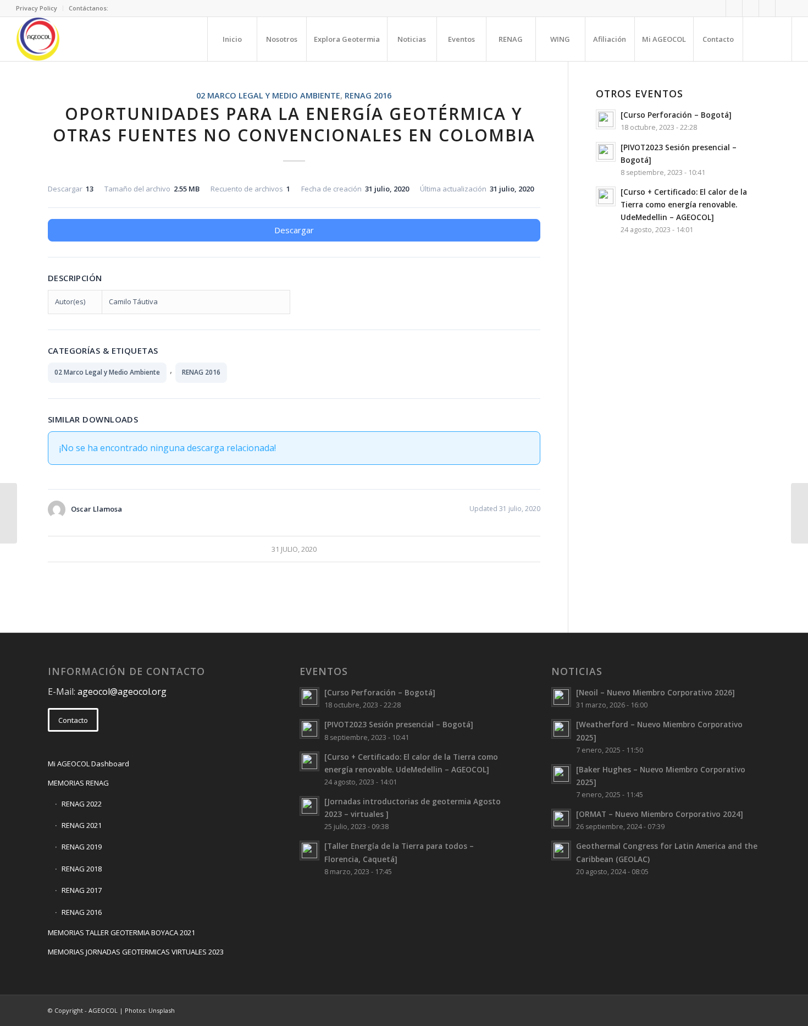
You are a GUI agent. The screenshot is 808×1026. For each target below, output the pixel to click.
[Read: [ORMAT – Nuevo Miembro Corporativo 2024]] (561, 819)
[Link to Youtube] (784, 8)
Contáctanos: (88, 8)
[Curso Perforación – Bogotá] (676, 114)
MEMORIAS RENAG (78, 783)
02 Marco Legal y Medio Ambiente (268, 95)
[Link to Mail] (718, 8)
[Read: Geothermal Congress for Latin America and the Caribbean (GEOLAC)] (561, 850)
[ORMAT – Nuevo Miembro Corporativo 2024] (659, 814)
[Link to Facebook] (734, 8)
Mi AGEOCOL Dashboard (88, 764)
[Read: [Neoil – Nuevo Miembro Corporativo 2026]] (561, 697)
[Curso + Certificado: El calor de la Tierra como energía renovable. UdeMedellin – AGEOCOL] (684, 204)
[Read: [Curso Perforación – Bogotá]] (606, 119)
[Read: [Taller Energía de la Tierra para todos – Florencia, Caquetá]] (309, 850)
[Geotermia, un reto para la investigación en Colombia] (8, 513)
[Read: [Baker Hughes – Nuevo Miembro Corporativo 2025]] (561, 774)
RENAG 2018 (82, 869)
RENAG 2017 (82, 890)
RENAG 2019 (82, 847)
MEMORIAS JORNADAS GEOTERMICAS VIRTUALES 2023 (136, 952)
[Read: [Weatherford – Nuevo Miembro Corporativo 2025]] (561, 729)
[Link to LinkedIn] (751, 8)
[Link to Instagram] (767, 8)
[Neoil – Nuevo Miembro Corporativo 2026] (655, 692)
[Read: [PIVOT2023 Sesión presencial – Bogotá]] (606, 152)
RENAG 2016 (368, 95)
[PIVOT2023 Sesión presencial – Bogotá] (398, 724)
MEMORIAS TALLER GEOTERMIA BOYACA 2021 (121, 932)
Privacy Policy (36, 8)
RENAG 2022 (82, 804)
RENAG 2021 (82, 825)
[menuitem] (39, 8)
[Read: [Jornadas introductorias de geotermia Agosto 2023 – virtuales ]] (309, 806)
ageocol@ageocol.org (122, 691)
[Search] (767, 39)
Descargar (294, 229)
